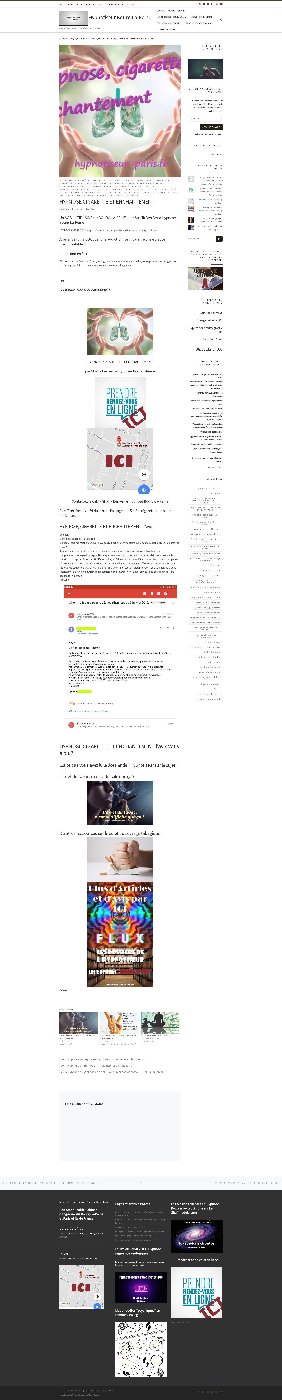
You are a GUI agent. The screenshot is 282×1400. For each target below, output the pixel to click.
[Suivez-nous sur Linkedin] (208, 4)
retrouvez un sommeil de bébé (205, 680)
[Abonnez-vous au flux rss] (200, 4)
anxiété (216, 490)
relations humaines (210, 669)
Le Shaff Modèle (211, 654)
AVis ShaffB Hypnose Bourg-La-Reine (205, 561)
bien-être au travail (210, 572)
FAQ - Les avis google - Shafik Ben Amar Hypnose (211, 222)
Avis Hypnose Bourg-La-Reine (205, 518)
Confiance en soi (211, 595)
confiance (215, 590)
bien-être (215, 567)
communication (198, 590)
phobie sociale (212, 664)
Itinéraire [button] (63, 1237)
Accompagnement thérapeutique (103, 38)
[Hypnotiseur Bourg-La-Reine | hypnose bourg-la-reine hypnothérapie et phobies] (73, 18)
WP (71, 1395)
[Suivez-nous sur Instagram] (217, 4)
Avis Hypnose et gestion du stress (205, 549)
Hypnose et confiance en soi (205, 620)
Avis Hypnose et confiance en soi (205, 542)
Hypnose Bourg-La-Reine (207, 610)
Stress (217, 691)
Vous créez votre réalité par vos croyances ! (210, 230)
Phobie (216, 659)
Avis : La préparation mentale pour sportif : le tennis (205, 502)
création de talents (201, 600)
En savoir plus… (215, 469)
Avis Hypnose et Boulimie (206, 531)
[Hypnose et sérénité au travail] (160, 1023)
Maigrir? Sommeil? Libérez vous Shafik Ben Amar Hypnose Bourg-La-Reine (211, 182)
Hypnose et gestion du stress (205, 631)
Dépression (201, 605)
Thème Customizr (95, 1395)
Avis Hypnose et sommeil (207, 555)
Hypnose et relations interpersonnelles (205, 638)
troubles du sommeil (209, 701)
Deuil (217, 600)
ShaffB (66, 209)
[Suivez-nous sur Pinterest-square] (212, 4)
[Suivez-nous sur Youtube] (221, 4)
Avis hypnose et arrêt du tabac (205, 525)
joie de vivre (213, 649)
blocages (202, 577)
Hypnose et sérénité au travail (154, 1035)
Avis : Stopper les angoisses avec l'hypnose (205, 511)
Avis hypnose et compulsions (205, 536)
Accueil (62, 38)
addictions (203, 490)
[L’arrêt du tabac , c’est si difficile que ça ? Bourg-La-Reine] (78, 1023)
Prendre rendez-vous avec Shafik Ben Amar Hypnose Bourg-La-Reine (211, 193)
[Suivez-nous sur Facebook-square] (204, 4)
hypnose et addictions (208, 615)
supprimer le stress (210, 696)
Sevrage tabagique (210, 686)
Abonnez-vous (211, 129)
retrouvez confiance (209, 674)
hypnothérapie (212, 644)
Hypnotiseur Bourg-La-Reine (80, 1390)
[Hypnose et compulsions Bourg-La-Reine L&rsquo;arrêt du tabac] (119, 1023)
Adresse (62, 1233)
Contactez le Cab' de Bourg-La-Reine (210, 203)
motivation (203, 659)
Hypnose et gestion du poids (205, 625)
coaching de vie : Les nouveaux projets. (205, 583)
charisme (215, 577)
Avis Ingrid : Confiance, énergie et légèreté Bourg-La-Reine (211, 212)
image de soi (196, 649)
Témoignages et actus (77, 38)
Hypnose (215, 605)
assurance (214, 495)
